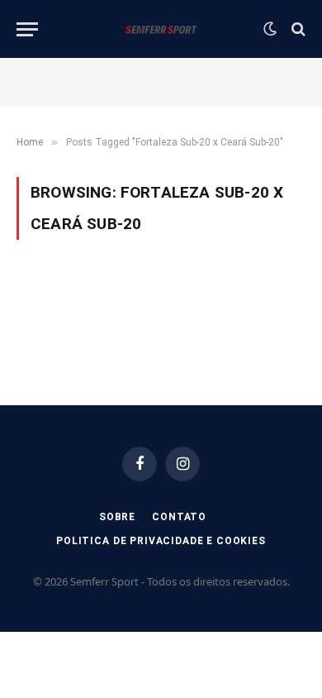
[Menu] (27, 29)
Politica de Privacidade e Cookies (161, 541)
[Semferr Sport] (160, 29)
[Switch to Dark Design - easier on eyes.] (270, 29)
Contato (179, 517)
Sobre (117, 517)
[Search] (296, 29)
